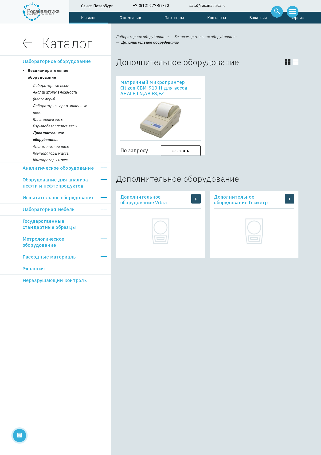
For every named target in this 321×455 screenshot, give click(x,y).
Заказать (180, 150)
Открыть (103, 61)
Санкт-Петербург (97, 6)
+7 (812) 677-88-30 (151, 5)
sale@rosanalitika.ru (207, 5)
